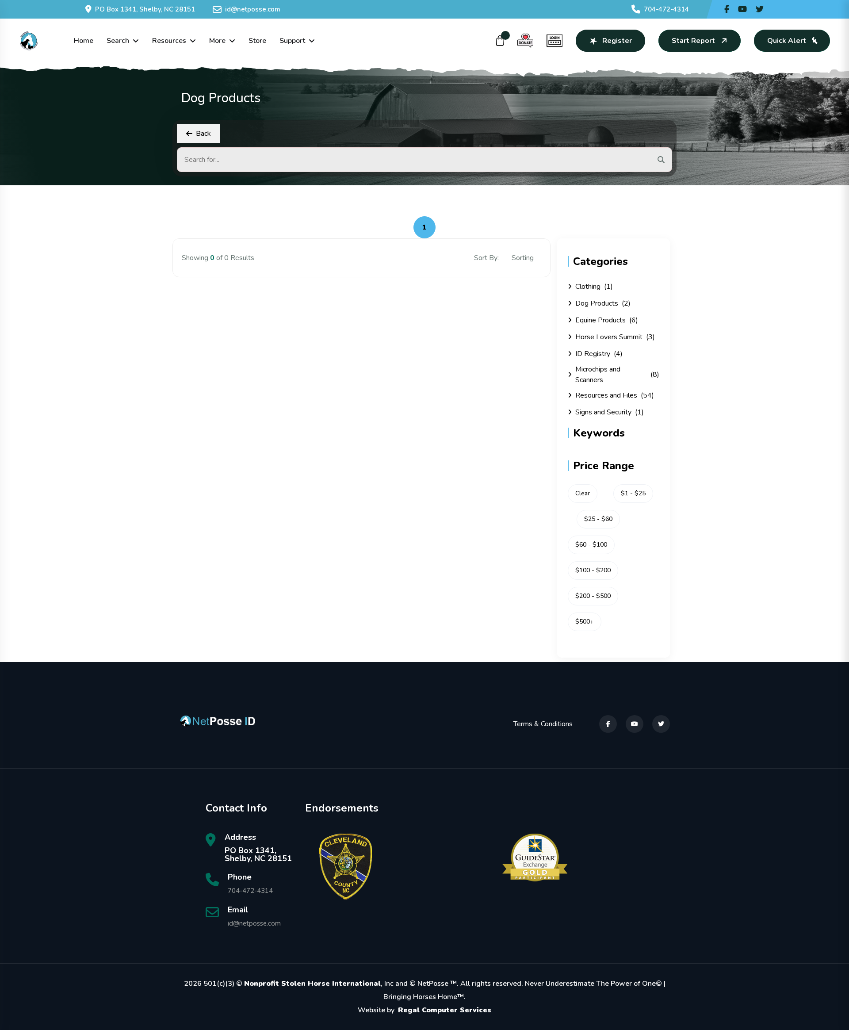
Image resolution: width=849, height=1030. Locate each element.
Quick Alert (786, 41)
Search (118, 41)
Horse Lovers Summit (615, 337)
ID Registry (599, 354)
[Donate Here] (525, 41)
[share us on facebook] (726, 9)
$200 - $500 (593, 596)
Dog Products (603, 303)
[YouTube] (634, 724)
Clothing (594, 286)
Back (203, 133)
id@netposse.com (252, 9)
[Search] (661, 159)
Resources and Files (614, 395)
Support (292, 41)
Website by (424, 1010)
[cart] (500, 40)
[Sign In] (554, 41)
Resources (169, 41)
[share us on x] (760, 9)
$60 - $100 (591, 544)
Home (83, 41)
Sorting (523, 258)
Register (617, 41)
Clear (582, 493)
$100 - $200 (593, 570)
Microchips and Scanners (617, 374)
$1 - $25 (633, 493)
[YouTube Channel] (742, 9)
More (217, 41)
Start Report (693, 41)
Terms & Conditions (543, 724)
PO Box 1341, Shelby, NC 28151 (145, 9)
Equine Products (606, 320)
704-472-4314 (666, 9)
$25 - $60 (598, 519)
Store (257, 41)
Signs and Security (609, 412)
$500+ (584, 621)
